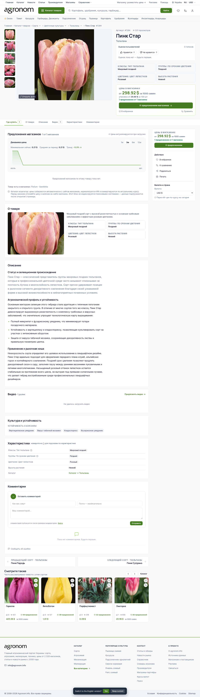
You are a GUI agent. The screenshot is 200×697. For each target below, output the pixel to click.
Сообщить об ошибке (20, 549)
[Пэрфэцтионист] (95, 590)
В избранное (127, 111)
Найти (166, 10)
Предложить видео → (135, 394)
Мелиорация (80, 664)
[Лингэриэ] (132, 590)
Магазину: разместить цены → (131, 2)
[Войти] (192, 10)
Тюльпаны (74, 25)
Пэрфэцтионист (87, 606)
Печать (163, 176)
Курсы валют (143, 676)
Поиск (140, 681)
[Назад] (128, 574)
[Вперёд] (134, 574)
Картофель (106, 18)
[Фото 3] (9, 58)
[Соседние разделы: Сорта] (40, 25)
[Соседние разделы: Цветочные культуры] (65, 25)
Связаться (173, 668)
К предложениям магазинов (154, 105)
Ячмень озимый (112, 668)
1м (122, 142)
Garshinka (43, 186)
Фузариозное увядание (92, 430)
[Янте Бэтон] (58, 590)
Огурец (82, 18)
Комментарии (92, 122)
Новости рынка (144, 655)
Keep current (117, 691)
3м (127, 142)
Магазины (70, 2)
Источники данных (177, 655)
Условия (151, 693)
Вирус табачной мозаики (49, 430)
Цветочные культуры (54, 25)
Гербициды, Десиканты (48, 18)
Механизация (80, 659)
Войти (60, 523)
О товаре (30, 122)
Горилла (10, 606)
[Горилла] (21, 590)
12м (139, 142)
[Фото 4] (9, 70)
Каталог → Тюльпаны (79, 473)
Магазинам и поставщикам (181, 659)
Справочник (84, 2)
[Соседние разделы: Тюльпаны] (81, 25)
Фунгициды (133, 18)
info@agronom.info (17, 665)
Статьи (41, 2)
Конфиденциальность (167, 693)
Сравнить (188, 111)
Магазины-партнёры (146, 672)
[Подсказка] (31, 450)
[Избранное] (178, 10)
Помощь (164, 2)
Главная (9, 2)
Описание (43, 122)
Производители (55, 2)
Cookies (182, 693)
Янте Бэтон (48, 606)
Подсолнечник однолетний (117, 659)
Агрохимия (79, 655)
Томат (19, 18)
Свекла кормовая (113, 664)
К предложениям (174, 145)
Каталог (20, 2)
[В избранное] (36, 580)
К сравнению (166, 165)
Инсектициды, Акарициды (153, 18)
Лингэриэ (121, 606)
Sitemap (192, 693)
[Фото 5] (9, 82)
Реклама (153, 2)
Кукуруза (29, 18)
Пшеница (93, 18)
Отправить (136, 523)
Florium (34, 186)
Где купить (13, 122)
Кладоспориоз (70, 430)
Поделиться (165, 171)
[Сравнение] (185, 10)
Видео (56, 122)
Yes (106, 691)
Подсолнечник (69, 18)
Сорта (35, 25)
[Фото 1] (9, 34)
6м (133, 142)
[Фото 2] (9, 46)
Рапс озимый (111, 672)
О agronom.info (175, 651)
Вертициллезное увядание (21, 430)
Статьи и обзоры (145, 651)
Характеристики (74, 122)
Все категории (81, 668)
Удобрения (119, 18)
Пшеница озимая (113, 651)
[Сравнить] (36, 585)
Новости (31, 2)
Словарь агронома (146, 664)
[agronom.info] (19, 10)
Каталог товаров (22, 25)
